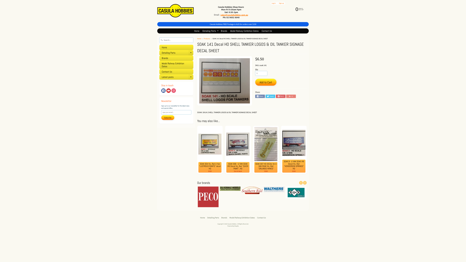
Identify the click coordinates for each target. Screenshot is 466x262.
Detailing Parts (210, 31)
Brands (224, 31)
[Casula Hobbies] (175, 11)
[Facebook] (163, 90)
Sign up (281, 3)
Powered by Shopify (233, 226)
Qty (256, 69)
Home (196, 31)
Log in (274, 3)
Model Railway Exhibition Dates (244, 31)
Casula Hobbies (232, 224)
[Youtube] (168, 90)
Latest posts (177, 77)
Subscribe (167, 117)
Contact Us (267, 31)
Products (207, 38)
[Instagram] (173, 90)
